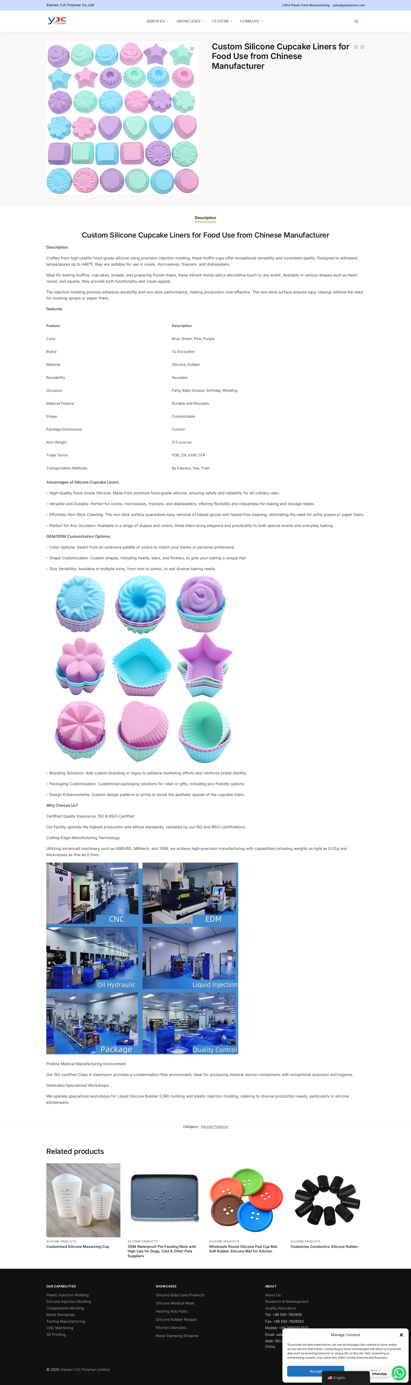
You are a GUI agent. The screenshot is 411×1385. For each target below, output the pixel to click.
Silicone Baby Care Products (180, 1295)
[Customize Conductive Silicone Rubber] (328, 1200)
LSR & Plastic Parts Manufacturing (306, 5)
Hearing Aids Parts (171, 1311)
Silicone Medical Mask (175, 1303)
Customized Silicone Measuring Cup (77, 1246)
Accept (316, 1371)
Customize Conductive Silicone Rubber (324, 1246)
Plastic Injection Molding (67, 1295)
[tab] (205, 217)
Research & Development (287, 1301)
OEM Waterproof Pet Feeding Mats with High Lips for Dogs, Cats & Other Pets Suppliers (162, 1251)
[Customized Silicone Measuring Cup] (362, 47)
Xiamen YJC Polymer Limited (84, 1369)
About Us (273, 1295)
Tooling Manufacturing (65, 1321)
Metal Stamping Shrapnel (177, 1335)
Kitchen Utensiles (171, 1327)
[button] (401, 1334)
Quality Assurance (280, 1308)
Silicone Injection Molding (68, 1301)
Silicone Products (214, 1126)
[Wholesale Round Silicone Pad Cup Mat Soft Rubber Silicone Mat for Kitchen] (246, 1200)
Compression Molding (65, 1308)
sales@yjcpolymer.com (349, 5)
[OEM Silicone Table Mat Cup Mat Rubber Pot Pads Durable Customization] (356, 47)
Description (205, 217)
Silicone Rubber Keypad (176, 1319)
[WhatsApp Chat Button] (399, 1373)
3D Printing (56, 1334)
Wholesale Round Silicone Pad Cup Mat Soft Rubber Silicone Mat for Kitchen (243, 1249)
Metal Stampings (60, 1314)
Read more (83, 1254)
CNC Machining (59, 1328)
